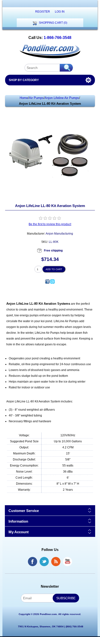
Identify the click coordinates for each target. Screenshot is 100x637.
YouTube (67, 561)
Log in (60, 11)
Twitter (44, 561)
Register (42, 11)
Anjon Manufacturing (59, 233)
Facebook (32, 561)
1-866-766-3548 (57, 38)
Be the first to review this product (50, 224)
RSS (55, 561)
